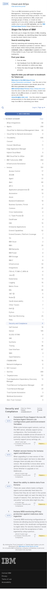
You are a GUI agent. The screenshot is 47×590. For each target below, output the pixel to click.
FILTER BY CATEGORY (13, 119)
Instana (19, 443)
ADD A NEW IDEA (24, 114)
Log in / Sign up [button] (38, 107)
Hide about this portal (18, 6)
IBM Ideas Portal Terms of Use (28, 546)
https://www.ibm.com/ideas (21, 82)
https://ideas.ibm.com (37, 88)
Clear (41, 119)
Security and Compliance (22, 444)
